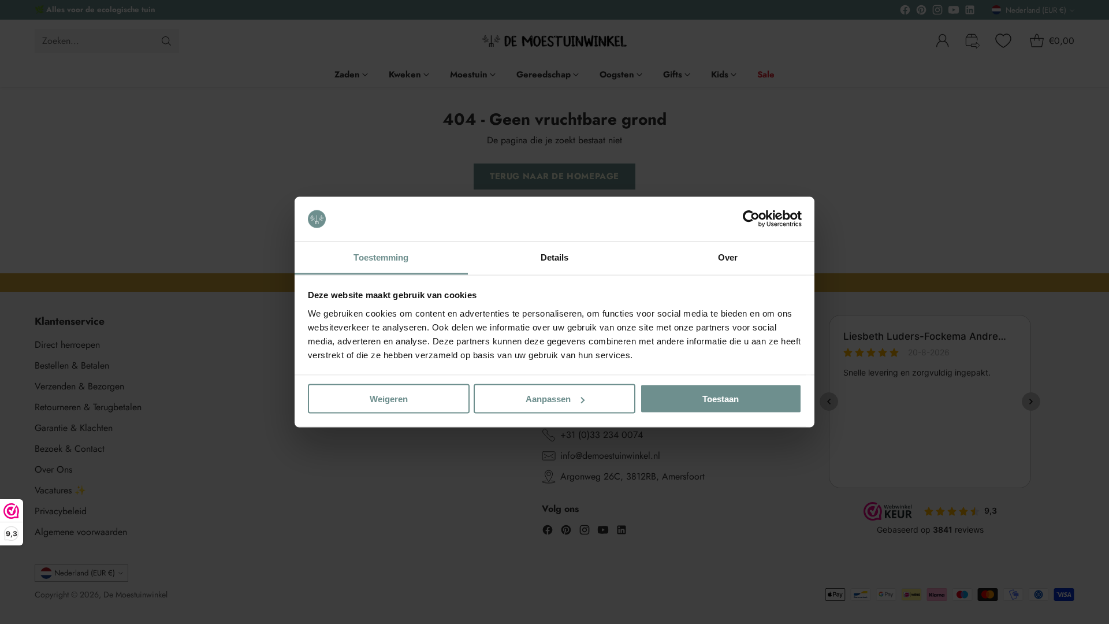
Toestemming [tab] (380, 257)
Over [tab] (728, 257)
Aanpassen (548, 399)
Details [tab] (555, 257)
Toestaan (720, 399)
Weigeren (389, 399)
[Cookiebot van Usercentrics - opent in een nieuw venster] (751, 219)
